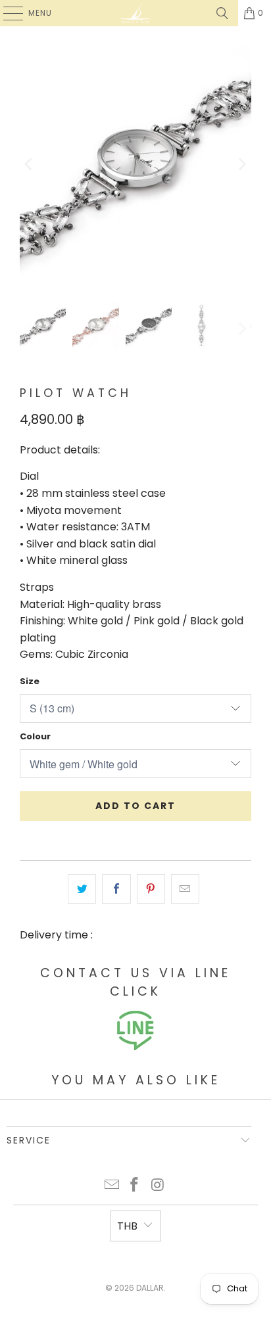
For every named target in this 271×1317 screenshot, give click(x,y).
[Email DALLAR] (112, 1186)
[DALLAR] (135, 13)
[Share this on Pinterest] (151, 889)
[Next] (241, 164)
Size (29, 681)
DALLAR (150, 1287)
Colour (35, 736)
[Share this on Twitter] (82, 889)
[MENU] (6, 13)
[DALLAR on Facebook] (135, 1186)
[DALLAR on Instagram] (158, 1186)
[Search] (222, 13)
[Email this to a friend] (185, 889)
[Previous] (29, 164)
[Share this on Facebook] (116, 889)
